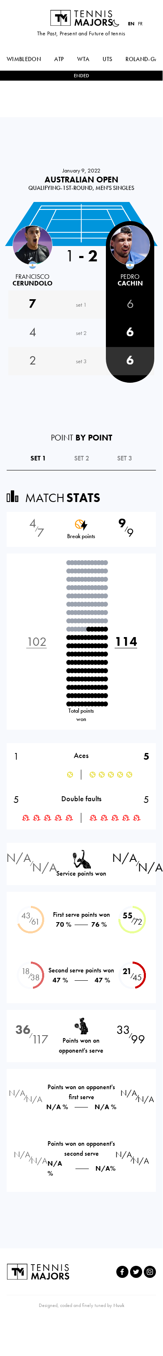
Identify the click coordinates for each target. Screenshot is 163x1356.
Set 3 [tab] (124, 458)
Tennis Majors (81, 18)
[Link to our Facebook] (122, 1272)
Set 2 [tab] (81, 458)
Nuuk (118, 1305)
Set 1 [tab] (38, 458)
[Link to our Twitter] (136, 1272)
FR (140, 23)
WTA (83, 59)
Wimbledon (24, 59)
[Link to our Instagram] (150, 1272)
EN (131, 23)
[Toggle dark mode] (115, 23)
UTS (107, 59)
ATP (59, 59)
